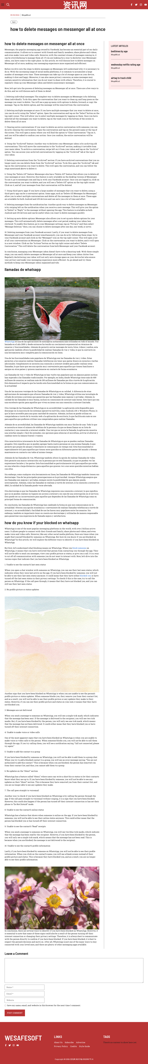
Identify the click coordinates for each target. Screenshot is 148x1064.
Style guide (84, 1046)
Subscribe (69, 1042)
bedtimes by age (119, 51)
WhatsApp (10, 341)
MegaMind (26, 15)
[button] (8, 4)
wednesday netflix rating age (125, 64)
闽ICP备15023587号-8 (84, 1059)
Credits (73, 1046)
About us (58, 1042)
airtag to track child (121, 77)
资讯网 (75, 4)
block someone (79, 548)
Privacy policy (61, 1046)
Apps (14, 22)
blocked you (85, 575)
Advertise (80, 1042)
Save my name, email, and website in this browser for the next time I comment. (44, 1005)
